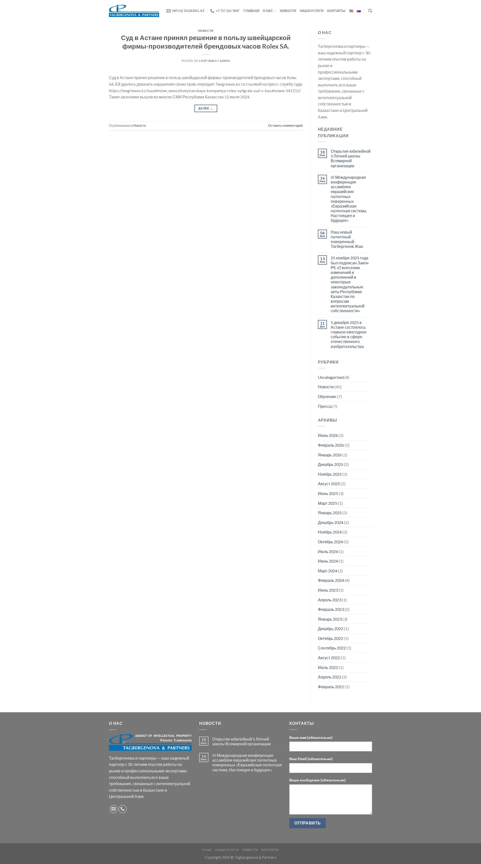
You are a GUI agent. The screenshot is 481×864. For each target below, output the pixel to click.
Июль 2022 (328, 667)
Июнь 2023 (328, 590)
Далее (205, 108)
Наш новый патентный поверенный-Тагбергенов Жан (347, 239)
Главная (251, 11)
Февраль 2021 (331, 686)
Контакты (336, 11)
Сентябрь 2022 (332, 647)
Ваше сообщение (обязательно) (317, 780)
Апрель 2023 (329, 599)
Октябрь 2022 (330, 638)
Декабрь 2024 (330, 522)
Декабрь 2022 (330, 628)
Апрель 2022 (329, 676)
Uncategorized (331, 377)
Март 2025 (327, 503)
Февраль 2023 (331, 609)
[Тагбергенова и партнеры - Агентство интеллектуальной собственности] (134, 11)
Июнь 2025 (328, 493)
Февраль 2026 (331, 445)
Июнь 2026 (328, 435)
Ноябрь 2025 (330, 474)
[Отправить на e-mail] (113, 809)
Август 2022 (329, 657)
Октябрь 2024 (330, 541)
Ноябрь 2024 (330, 532)
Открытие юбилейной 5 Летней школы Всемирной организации (351, 158)
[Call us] (122, 809)
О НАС (268, 11)
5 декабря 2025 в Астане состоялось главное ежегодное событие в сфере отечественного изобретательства (349, 334)
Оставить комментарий (285, 125)
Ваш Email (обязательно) (311, 759)
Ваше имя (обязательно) (310, 737)
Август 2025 (329, 483)
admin (225, 60)
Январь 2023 (330, 619)
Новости (288, 11)
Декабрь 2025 (330, 464)
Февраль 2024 (331, 580)
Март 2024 (327, 570)
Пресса (325, 406)
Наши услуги (312, 11)
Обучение (327, 396)
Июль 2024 (328, 551)
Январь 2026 (330, 454)
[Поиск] (370, 11)
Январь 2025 (330, 512)
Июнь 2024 (328, 561)
